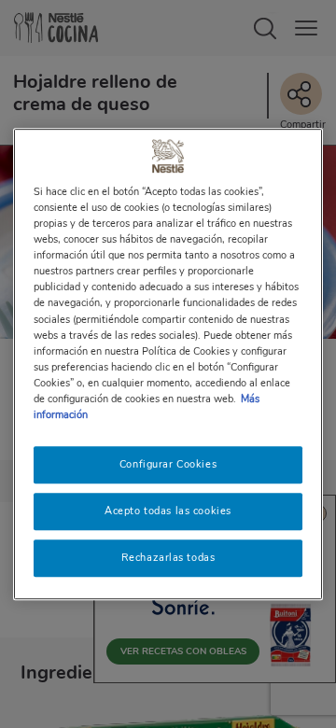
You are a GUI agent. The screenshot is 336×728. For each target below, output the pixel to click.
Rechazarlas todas (168, 557)
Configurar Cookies (168, 463)
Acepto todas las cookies (168, 510)
